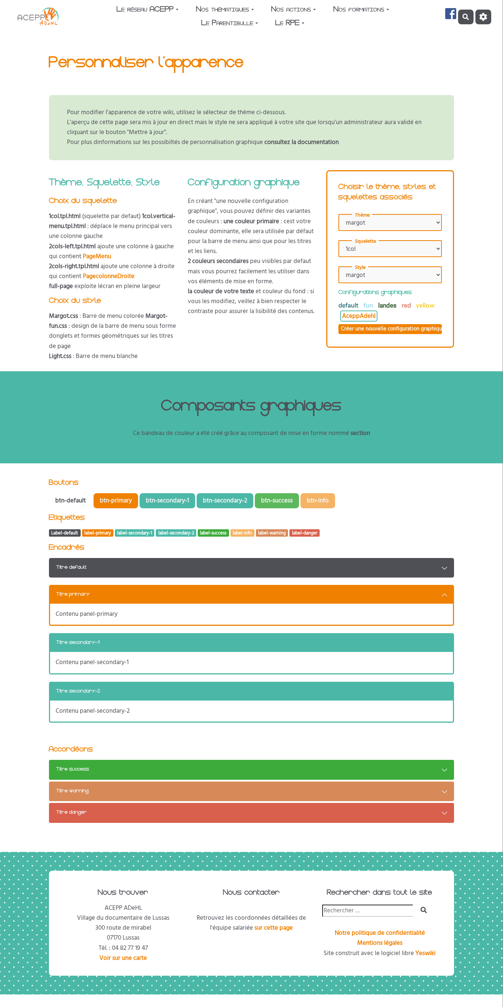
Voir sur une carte (123, 958)
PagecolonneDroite (108, 276)
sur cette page (273, 927)
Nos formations (359, 10)
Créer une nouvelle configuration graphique (391, 329)
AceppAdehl (359, 316)
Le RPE (287, 23)
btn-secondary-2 (225, 500)
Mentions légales (379, 942)
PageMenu (97, 256)
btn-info (318, 500)
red (407, 305)
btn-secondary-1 (167, 500)
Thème (362, 215)
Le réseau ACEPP (145, 10)
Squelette (365, 241)
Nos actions (291, 10)
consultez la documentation (301, 142)
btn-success (277, 500)
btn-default (70, 500)
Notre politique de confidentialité (380, 933)
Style (360, 267)
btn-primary (116, 500)
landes (388, 305)
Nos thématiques (222, 10)
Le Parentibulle (227, 23)
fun (368, 305)
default (349, 305)
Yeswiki (425, 953)
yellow (425, 305)
